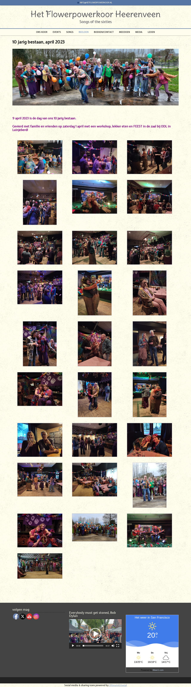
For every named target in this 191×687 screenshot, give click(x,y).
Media (138, 32)
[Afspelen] (72, 645)
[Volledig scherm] (117, 645)
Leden (151, 32)
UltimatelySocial (118, 685)
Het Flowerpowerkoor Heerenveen (96, 14)
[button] (95, 634)
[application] (95, 634)
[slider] (93, 645)
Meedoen (124, 32)
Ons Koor (41, 32)
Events (57, 32)
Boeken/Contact (104, 32)
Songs (69, 32)
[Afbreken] (112, 645)
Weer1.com (158, 670)
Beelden (84, 32)
